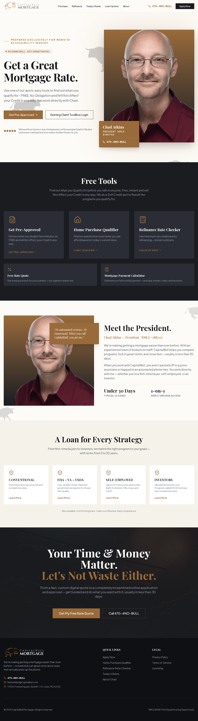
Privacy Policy (160, 657)
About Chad (109, 679)
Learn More (15, 497)
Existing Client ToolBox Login (69, 114)
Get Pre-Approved (21, 114)
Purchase (63, 6)
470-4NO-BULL (162, 6)
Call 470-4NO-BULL (124, 613)
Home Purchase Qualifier (117, 662)
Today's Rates (93, 6)
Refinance (77, 6)
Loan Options (112, 6)
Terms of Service (161, 662)
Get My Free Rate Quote (76, 613)
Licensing (157, 668)
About (126, 6)
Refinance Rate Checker (117, 668)
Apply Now (184, 6)
